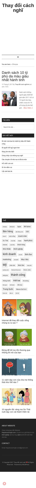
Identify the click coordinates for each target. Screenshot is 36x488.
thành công (18, 274)
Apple (19, 226)
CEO (27, 232)
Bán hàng (8, 231)
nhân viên (12, 265)
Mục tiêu (24, 259)
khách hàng (21, 245)
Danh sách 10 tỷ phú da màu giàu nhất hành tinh (15, 76)
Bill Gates (27, 227)
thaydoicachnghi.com (9, 432)
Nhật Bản (21, 265)
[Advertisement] (18, 33)
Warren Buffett (21, 289)
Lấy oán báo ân (7, 171)
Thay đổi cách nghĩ (18, 8)
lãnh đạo (28, 254)
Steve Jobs (27, 270)
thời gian (5, 285)
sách (19, 435)
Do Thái (5, 241)
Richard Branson (16, 270)
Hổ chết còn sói (7, 163)
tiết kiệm (12, 285)
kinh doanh (9, 254)
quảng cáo (6, 270)
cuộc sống (12, 236)
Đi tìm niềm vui (7, 167)
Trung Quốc (8, 289)
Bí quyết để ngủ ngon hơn (11, 148)
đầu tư (11, 293)
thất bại (16, 280)
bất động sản (19, 231)
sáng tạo (5, 275)
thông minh (6, 281)
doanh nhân (22, 236)
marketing (7, 259)
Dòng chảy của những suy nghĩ (12, 156)
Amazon (12, 226)
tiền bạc (19, 285)
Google (19, 240)
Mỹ (5, 265)
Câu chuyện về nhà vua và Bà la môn (14, 159)
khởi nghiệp (18, 249)
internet (5, 244)
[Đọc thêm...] (28, 108)
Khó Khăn (7, 249)
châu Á (4, 236)
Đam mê (5, 293)
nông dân (29, 265)
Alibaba (5, 226)
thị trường (26, 281)
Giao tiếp (13, 240)
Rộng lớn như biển (8, 152)
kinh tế (20, 254)
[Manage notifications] (4, 483)
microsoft (16, 259)
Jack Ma (12, 244)
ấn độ (17, 293)
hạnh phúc (28, 241)
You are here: (6, 64)
